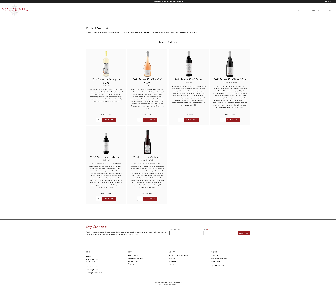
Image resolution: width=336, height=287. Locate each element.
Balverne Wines (133, 261)
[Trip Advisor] (222, 265)
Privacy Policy (177, 282)
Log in (327, 1)
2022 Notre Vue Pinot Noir (230, 79)
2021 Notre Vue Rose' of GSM (147, 81)
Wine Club (131, 264)
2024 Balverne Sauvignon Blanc (106, 81)
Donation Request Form (219, 258)
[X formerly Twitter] (216, 265)
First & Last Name (174, 229)
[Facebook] (212, 265)
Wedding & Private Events (94, 273)
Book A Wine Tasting (92, 267)
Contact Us (214, 255)
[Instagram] (219, 265)
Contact (330, 10)
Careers (171, 264)
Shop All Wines (133, 255)
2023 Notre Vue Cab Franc (106, 157)
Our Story (172, 258)
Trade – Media (215, 261)
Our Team (172, 261)
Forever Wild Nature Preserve (179, 255)
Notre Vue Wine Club (171, 1)
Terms (171, 282)
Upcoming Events (92, 270)
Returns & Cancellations (161, 282)
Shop (307, 10)
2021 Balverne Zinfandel (147, 157)
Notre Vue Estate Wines (136, 258)
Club (313, 10)
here (147, 32)
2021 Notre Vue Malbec (189, 79)
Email (205, 229)
